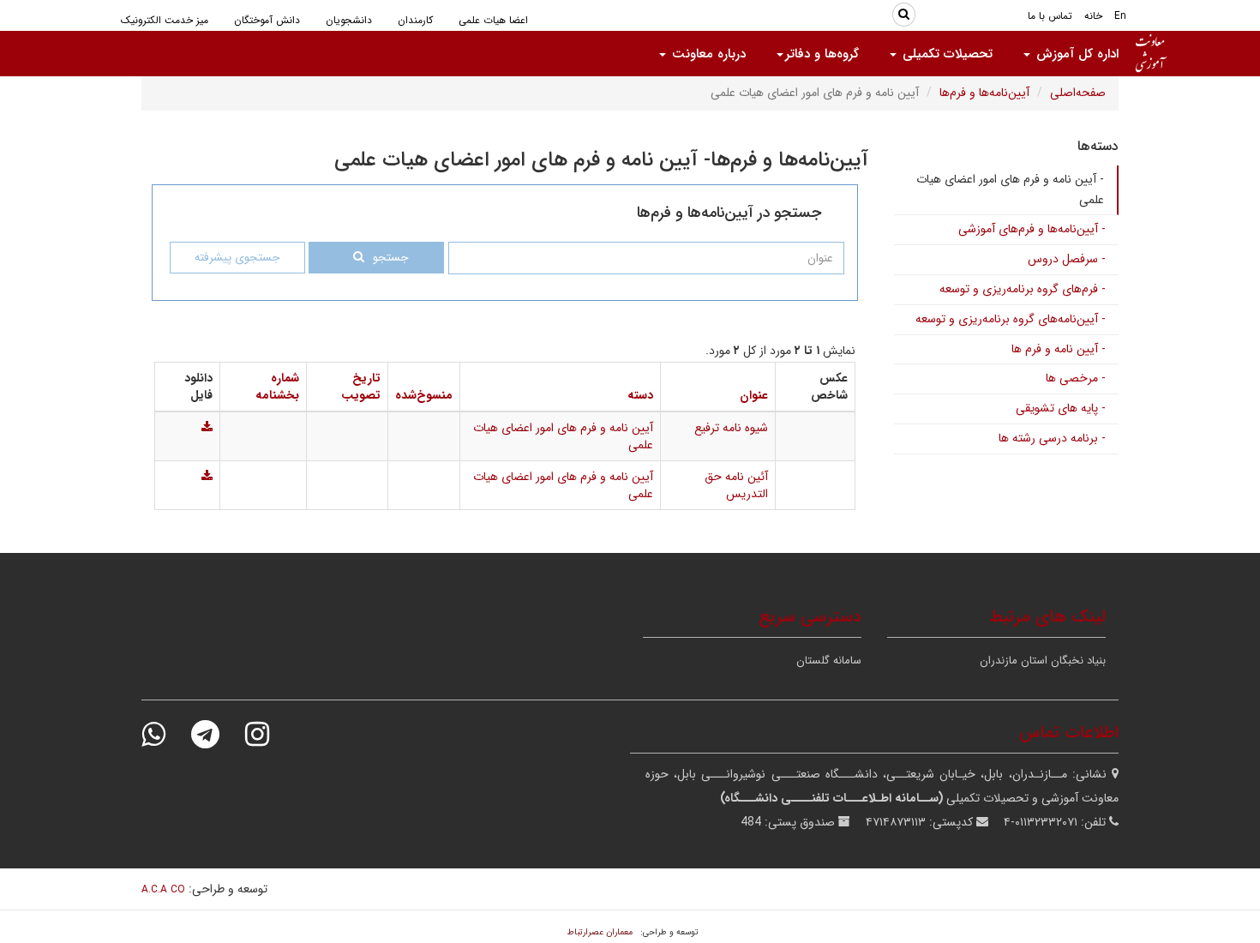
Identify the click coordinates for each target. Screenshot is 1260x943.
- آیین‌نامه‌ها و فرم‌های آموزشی (1032, 228)
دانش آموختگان (267, 20)
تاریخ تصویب (361, 387)
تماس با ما (1050, 16)
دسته (640, 395)
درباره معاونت (707, 54)
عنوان (754, 395)
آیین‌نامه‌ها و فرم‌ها (984, 92)
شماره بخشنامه (277, 387)
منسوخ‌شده (424, 395)
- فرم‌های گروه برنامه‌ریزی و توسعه (1022, 288)
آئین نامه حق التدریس (736, 485)
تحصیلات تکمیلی (945, 54)
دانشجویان (349, 20)
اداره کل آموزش (1075, 54)
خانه (1093, 16)
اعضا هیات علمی (493, 20)
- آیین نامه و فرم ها (1058, 348)
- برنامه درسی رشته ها (1052, 438)
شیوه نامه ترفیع (731, 427)
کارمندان (415, 20)
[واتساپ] (164, 734)
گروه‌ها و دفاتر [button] (822, 54)
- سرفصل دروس (1067, 258)
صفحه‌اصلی (1078, 92)
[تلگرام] (216, 734)
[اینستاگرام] (268, 734)
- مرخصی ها (1076, 378)
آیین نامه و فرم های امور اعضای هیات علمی (563, 436)
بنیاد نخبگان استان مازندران (1043, 661)
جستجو (390, 258)
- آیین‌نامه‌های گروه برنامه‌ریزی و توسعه (1010, 318)
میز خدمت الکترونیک (164, 20)
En (1120, 16)
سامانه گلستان (828, 661)
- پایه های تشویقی (1061, 408)
